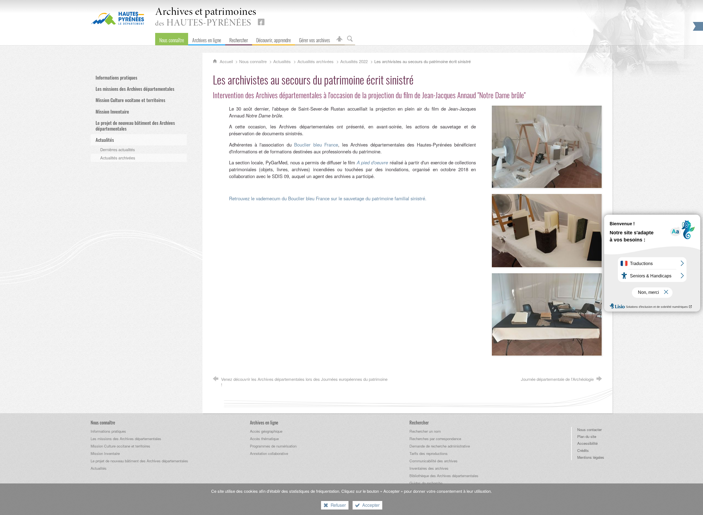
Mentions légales (590, 457)
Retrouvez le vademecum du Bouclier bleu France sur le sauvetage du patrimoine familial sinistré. (327, 198)
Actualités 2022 (354, 61)
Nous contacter (589, 429)
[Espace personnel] (339, 39)
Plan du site (586, 436)
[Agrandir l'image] (547, 146)
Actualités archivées (315, 61)
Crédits (583, 450)
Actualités (282, 61)
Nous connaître (253, 61)
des (205, 17)
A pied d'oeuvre (372, 162)
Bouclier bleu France (316, 144)
